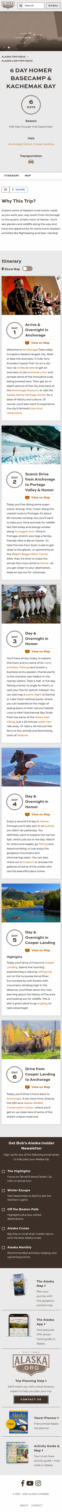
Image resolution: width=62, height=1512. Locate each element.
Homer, (28, 144)
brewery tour (38, 372)
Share (20, 190)
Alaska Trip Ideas (13, 57)
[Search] (20, 5)
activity (50, 826)
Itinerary (11, 176)
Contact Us (31, 1399)
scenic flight (33, 694)
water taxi (44, 721)
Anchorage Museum (25, 390)
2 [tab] (8, 47)
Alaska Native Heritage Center (26, 394)
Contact (36, 1505)
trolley (21, 367)
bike (32, 367)
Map (28, 176)
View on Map (38, 342)
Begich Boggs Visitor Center (30, 554)
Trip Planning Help (30, 1381)
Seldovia (22, 735)
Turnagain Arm (24, 531)
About (24, 1505)
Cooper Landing (43, 144)
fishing (43, 844)
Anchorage (30, 349)
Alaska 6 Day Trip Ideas (17, 61)
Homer (44, 563)
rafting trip (45, 971)
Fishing (24, 667)
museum (28, 862)
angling (42, 1003)
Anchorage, (15, 144)
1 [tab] (4, 47)
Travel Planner (45, 1418)
